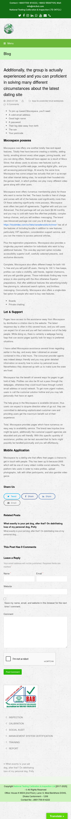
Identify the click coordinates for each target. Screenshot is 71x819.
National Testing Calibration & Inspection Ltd (34, 786)
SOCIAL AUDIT (17, 729)
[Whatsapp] (36, 15)
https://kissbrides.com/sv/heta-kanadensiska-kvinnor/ (30, 224)
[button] (36, 43)
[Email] (45, 15)
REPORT (13, 748)
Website (8, 586)
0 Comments (13, 104)
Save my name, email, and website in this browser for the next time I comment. (35, 604)
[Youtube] (40, 15)
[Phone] (49, 15)
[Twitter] (19, 15)
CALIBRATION (16, 723)
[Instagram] (27, 15)
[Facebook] (24, 15)
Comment (8, 614)
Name (7, 573)
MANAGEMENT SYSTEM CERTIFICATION (31, 736)
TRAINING (14, 742)
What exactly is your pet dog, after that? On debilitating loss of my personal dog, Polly (33, 525)
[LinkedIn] (32, 15)
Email (39, 573)
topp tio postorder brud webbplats (47, 100)
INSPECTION (16, 717)
